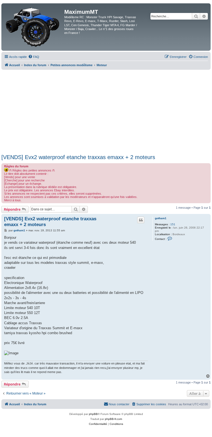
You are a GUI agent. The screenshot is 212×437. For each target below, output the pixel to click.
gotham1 (160, 218)
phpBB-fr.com (113, 418)
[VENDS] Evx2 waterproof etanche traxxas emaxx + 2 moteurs (78, 157)
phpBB (93, 413)
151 (172, 224)
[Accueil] (33, 27)
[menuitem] (33, 56)
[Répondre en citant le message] (140, 220)
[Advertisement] (106, 111)
